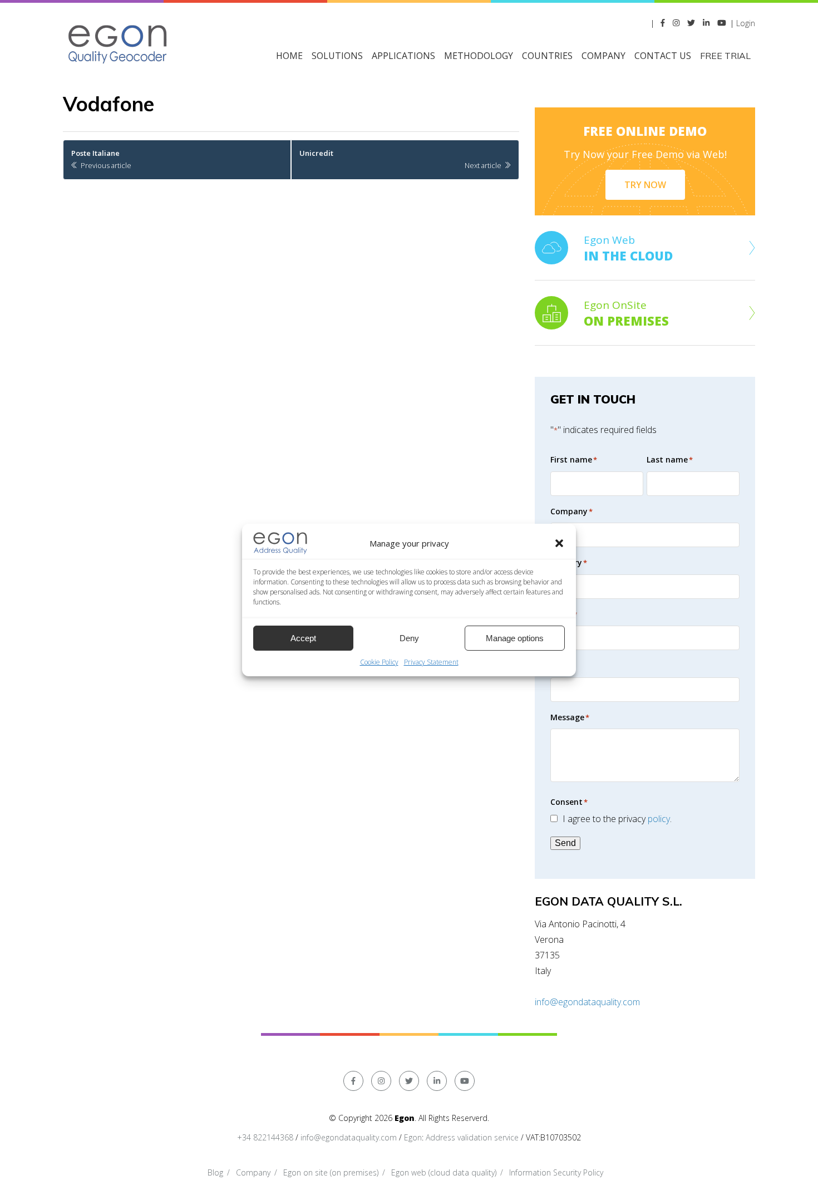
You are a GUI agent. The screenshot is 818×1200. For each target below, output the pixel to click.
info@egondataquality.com (587, 1002)
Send (565, 843)
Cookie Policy (379, 662)
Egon (413, 1137)
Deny (409, 638)
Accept (303, 638)
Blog (215, 1172)
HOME (289, 56)
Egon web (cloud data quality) (443, 1172)
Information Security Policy (556, 1172)
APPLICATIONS (403, 56)
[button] (559, 543)
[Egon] (118, 42)
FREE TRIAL (725, 55)
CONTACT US (662, 56)
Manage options (515, 638)
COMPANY (603, 56)
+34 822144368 (265, 1137)
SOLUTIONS (337, 56)
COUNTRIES (547, 56)
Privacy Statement (431, 662)
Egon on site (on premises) (330, 1172)
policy (659, 819)
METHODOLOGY (478, 56)
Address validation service (472, 1137)
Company (253, 1172)
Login (745, 23)
